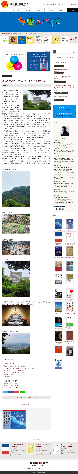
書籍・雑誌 (50, 10)
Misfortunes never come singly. (62, 69)
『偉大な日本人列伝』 (8, 374)
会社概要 (61, 10)
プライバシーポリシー (37, 468)
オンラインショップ (72, 10)
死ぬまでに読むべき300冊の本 (60, 82)
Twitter (5, 391)
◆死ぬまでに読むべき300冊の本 (11, 387)
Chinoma (28, 10)
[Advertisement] (38, 419)
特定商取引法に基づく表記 (49, 468)
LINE (22, 391)
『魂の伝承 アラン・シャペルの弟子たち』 (14, 370)
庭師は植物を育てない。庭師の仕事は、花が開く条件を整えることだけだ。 (64, 87)
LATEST (58, 57)
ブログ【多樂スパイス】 (14, 33)
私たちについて (16, 10)
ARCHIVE (70, 57)
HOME (5, 10)
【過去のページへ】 (32, 397)
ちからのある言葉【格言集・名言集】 (61, 92)
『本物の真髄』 (6, 376)
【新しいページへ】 (21, 397)
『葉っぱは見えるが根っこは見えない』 (13, 372)
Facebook (11, 391)
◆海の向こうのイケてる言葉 (10, 385)
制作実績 (39, 10)
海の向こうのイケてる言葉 (59, 73)
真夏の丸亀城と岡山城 (60, 96)
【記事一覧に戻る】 (26, 404)
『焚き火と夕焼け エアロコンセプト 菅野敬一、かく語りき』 (19, 368)
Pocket (16, 391)
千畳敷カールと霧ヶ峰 (60, 62)
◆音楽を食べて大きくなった (10, 383)
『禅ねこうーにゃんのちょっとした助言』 (14, 366)
